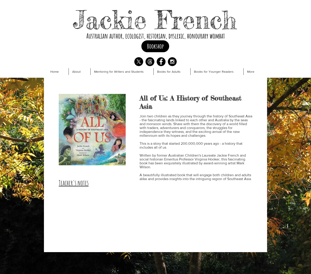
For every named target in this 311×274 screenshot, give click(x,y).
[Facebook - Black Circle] (161, 61)
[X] (138, 61)
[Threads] (149, 61)
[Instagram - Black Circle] (172, 61)
